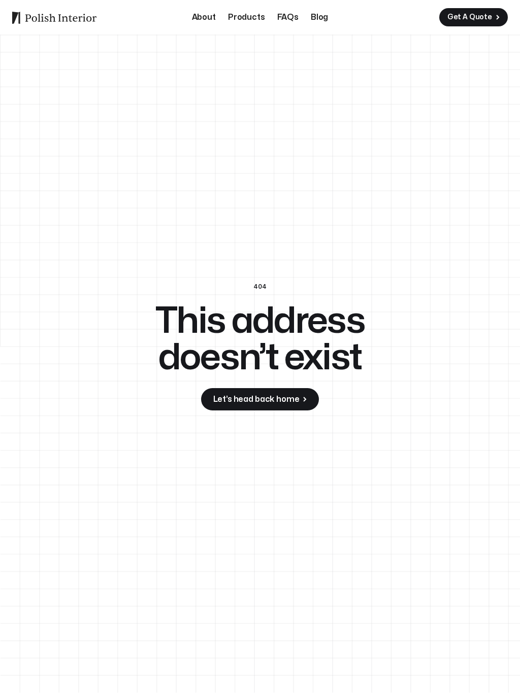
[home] (54, 17)
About (204, 17)
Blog (319, 17)
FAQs (288, 17)
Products (246, 17)
